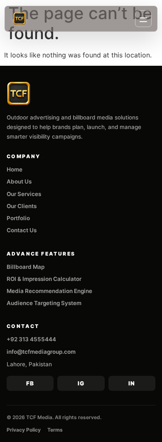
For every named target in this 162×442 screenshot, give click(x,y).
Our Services (24, 194)
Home (14, 169)
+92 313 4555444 (31, 339)
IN (131, 383)
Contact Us (22, 230)
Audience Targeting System (44, 303)
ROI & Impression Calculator (44, 279)
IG (81, 383)
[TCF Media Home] (19, 19)
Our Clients (22, 206)
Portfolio (18, 218)
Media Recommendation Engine (49, 291)
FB (30, 383)
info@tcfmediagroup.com (41, 351)
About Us (19, 181)
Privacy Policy (24, 430)
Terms (55, 430)
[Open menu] (143, 18)
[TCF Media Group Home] (19, 94)
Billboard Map (25, 266)
